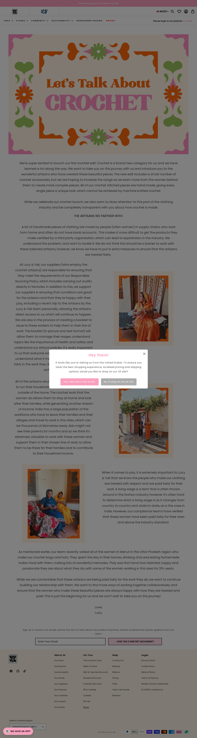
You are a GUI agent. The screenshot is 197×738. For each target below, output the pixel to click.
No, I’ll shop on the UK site (119, 381)
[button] (18, 731)
